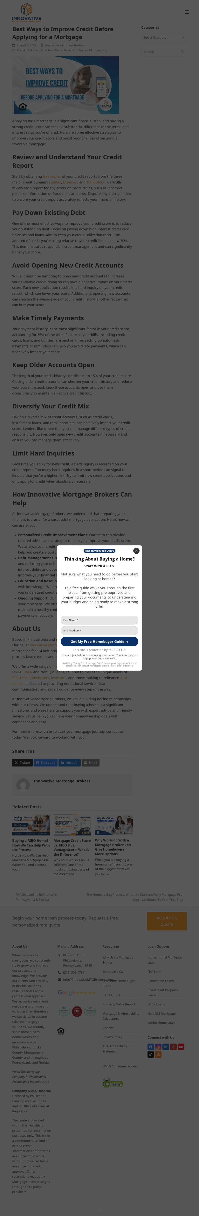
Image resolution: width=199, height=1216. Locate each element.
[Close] (136, 551)
